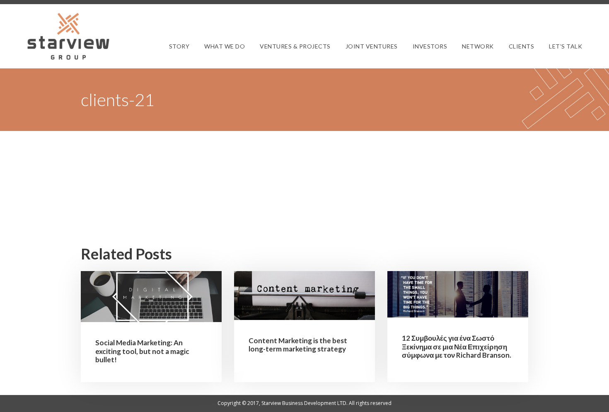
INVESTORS (430, 46)
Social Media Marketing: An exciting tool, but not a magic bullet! (142, 351)
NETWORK (478, 46)
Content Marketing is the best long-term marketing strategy (298, 344)
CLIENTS (521, 46)
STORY (179, 46)
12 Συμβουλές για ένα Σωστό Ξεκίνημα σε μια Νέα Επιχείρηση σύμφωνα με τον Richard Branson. (456, 346)
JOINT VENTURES (372, 46)
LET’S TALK (565, 46)
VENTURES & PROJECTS (295, 46)
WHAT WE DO (224, 46)
